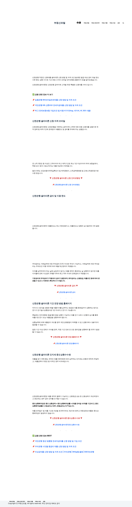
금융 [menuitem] (119, 23)
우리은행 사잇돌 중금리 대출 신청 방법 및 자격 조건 (55, 446)
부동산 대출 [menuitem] (104, 23)
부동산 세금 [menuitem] (112, 23)
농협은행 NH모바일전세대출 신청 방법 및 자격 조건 (55, 100)
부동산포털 (59, 22)
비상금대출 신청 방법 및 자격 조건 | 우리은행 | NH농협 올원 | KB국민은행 (64, 452)
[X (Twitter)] (80, 23)
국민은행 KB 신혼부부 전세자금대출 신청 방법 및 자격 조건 (58, 105)
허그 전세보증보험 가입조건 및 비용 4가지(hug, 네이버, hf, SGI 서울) (63, 111)
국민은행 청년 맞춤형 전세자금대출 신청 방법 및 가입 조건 (58, 441)
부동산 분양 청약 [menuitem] (95, 23)
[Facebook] (78, 23)
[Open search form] (123, 23)
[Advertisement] (66, 59)
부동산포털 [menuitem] (86, 23)
